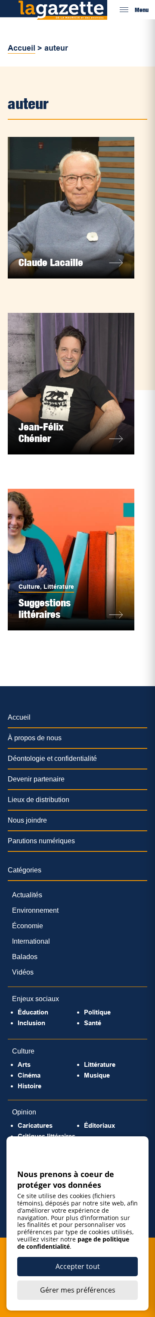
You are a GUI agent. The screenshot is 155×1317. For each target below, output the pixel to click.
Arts (24, 1064)
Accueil (21, 48)
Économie (27, 925)
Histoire (29, 1086)
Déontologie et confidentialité (52, 758)
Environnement (35, 910)
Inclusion (31, 1022)
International (31, 941)
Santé (92, 1022)
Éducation (33, 1012)
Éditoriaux (99, 1125)
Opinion (24, 1112)
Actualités (27, 895)
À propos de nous (35, 738)
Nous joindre (27, 820)
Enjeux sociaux (35, 998)
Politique (97, 1012)
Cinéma (29, 1075)
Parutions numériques (41, 841)
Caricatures (35, 1125)
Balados (24, 956)
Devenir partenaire (36, 779)
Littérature (58, 586)
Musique (97, 1075)
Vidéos (23, 972)
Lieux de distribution (38, 799)
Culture (29, 586)
